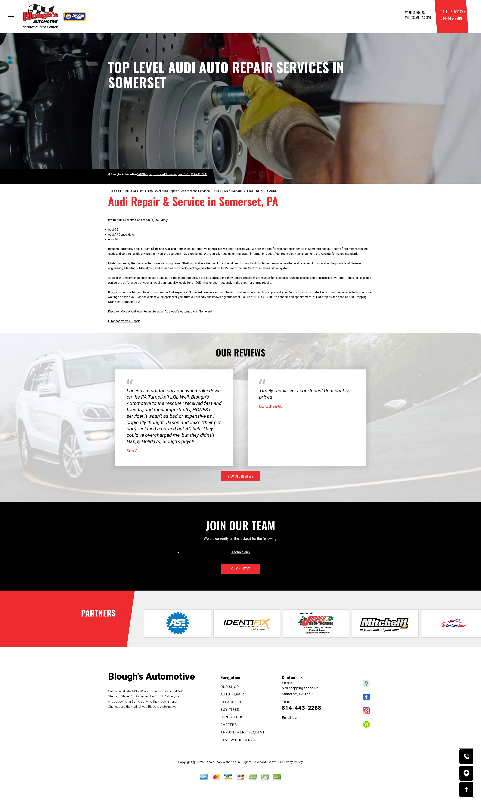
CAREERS (228, 725)
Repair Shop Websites (220, 762)
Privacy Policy (292, 762)
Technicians (240, 552)
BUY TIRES (229, 709)
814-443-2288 (451, 18)
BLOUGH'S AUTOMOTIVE (127, 191)
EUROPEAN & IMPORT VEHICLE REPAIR (239, 191)
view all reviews (240, 475)
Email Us (289, 717)
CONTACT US (231, 717)
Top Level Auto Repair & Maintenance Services (178, 191)
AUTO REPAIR (232, 694)
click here (240, 569)
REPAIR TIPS (231, 702)
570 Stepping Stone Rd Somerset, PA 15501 (163, 174)
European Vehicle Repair (124, 321)
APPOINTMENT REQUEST (242, 732)
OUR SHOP (229, 687)
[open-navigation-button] (11, 16)
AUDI (272, 191)
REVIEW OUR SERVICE (239, 740)
